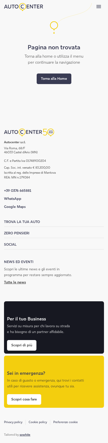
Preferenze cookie (65, 422)
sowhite (25, 434)
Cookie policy (38, 422)
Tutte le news (15, 282)
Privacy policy (13, 422)
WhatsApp (12, 199)
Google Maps (15, 207)
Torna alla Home (54, 79)
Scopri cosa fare (24, 399)
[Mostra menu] (98, 6)
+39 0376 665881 (17, 191)
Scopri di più (21, 345)
